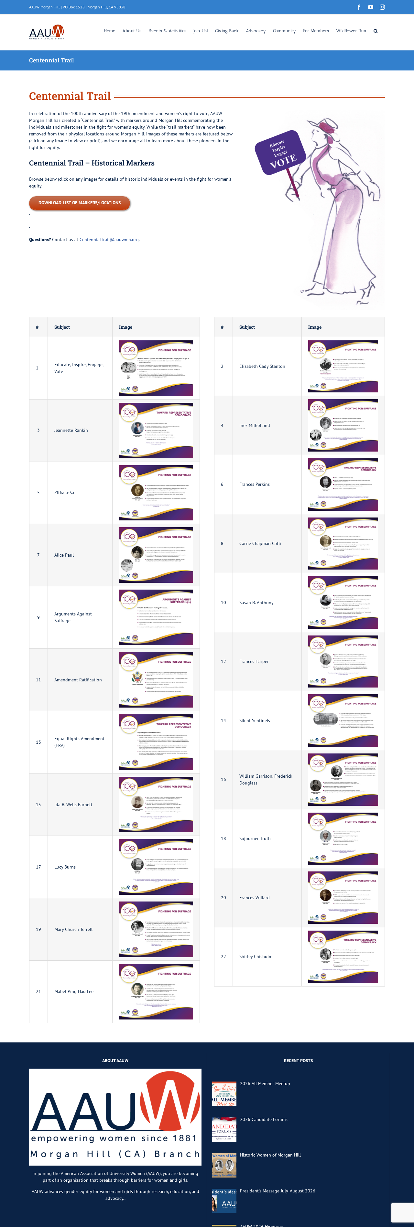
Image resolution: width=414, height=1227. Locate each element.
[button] (376, 30)
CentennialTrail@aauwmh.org (109, 239)
